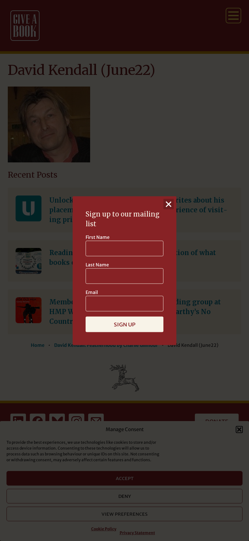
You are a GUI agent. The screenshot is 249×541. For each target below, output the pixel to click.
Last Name (97, 264)
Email (92, 292)
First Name (98, 237)
